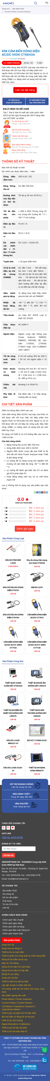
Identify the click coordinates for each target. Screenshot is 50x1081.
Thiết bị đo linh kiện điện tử (14, 1031)
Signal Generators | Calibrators (16, 1024)
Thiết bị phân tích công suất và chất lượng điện (23, 956)
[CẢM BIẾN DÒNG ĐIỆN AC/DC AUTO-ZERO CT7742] (13, 632)
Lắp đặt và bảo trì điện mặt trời (16, 985)
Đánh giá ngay (25, 528)
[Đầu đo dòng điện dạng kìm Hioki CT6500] (37, 550)
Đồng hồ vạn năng (10, 974)
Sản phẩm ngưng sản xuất (14, 995)
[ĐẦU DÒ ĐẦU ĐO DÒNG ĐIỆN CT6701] (13, 577)
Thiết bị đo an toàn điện (13, 952)
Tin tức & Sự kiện (10, 904)
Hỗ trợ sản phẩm (10, 897)
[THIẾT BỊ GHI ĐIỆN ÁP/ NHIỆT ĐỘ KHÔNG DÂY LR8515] (13, 700)
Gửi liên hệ (8, 855)
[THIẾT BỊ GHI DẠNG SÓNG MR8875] (37, 757)
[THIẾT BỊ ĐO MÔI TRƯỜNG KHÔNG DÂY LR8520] (37, 700)
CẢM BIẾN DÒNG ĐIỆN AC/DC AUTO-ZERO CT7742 (13, 645)
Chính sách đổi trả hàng (13, 926)
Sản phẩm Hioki (9, 890)
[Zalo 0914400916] (45, 1060)
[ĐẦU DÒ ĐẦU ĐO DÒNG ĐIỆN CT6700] (13, 604)
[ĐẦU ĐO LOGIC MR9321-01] (13, 730)
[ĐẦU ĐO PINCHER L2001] (13, 550)
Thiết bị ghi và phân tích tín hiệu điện (19, 1013)
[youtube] (8, 828)
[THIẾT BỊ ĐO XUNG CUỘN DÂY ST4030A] (13, 673)
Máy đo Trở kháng (10, 963)
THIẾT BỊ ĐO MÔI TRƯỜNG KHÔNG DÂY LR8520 (37, 713)
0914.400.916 (12, 837)
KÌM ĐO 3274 (37, 587)
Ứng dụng (7, 901)
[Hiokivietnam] (8, 3)
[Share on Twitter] (39, 492)
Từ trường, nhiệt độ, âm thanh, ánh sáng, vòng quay (23, 990)
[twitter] (13, 828)
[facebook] (3, 828)
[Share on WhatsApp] (35, 492)
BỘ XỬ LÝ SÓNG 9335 (37, 740)
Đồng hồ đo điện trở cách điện (16, 967)
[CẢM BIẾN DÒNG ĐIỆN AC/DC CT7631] (37, 604)
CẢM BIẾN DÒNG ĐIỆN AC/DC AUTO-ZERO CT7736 (37, 645)
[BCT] (25, 1067)
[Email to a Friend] (42, 492)
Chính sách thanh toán (12, 933)
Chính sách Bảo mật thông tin (16, 930)
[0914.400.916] (45, 1050)
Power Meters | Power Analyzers (17, 999)
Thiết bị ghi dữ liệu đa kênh (14, 1027)
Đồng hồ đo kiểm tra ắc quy (15, 959)
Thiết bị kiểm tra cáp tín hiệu (15, 981)
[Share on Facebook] (37, 492)
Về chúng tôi (8, 894)
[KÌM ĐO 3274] (37, 577)
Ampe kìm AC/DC (10, 978)
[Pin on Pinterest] (44, 492)
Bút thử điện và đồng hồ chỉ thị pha (18, 1016)
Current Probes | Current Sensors (17, 1002)
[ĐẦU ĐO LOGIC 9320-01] (13, 757)
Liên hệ (5, 907)
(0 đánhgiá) (13, 59)
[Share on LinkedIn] (47, 492)
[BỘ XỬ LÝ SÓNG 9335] (37, 730)
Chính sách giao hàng (12, 923)
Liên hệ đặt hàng (25, 90)
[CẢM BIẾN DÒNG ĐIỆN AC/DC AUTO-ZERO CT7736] (37, 632)
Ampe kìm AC (8, 945)
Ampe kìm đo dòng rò (12, 948)
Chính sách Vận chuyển (13, 920)
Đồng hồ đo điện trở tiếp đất (15, 970)
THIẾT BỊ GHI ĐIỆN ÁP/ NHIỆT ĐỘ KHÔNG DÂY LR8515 (13, 713)
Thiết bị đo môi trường (12, 1020)
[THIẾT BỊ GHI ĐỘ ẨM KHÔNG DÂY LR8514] (37, 673)
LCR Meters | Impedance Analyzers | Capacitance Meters (18, 1008)
